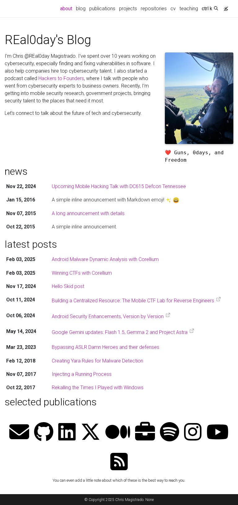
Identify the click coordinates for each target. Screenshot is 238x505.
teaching (188, 8)
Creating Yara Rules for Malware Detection (97, 361)
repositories (154, 8)
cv (173, 8)
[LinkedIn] (67, 432)
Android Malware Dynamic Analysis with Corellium (105, 259)
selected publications (51, 402)
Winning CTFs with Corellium (82, 273)
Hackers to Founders (61, 78)
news (16, 171)
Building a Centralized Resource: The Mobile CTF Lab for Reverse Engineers (133, 301)
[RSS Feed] (119, 462)
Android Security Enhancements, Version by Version (108, 316)
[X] (90, 432)
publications (102, 8)
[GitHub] (43, 432)
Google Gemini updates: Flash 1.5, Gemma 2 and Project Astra (119, 332)
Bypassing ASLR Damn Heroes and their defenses (105, 347)
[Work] (145, 432)
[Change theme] (224, 6)
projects (128, 8)
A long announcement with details (88, 213)
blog (81, 8)
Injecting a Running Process (82, 374)
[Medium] (117, 432)
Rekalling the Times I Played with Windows (97, 387)
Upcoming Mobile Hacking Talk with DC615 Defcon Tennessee (119, 186)
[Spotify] (169, 432)
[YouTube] (217, 432)
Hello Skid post (68, 286)
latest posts (31, 244)
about (67, 8)
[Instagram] (192, 432)
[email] (19, 432)
